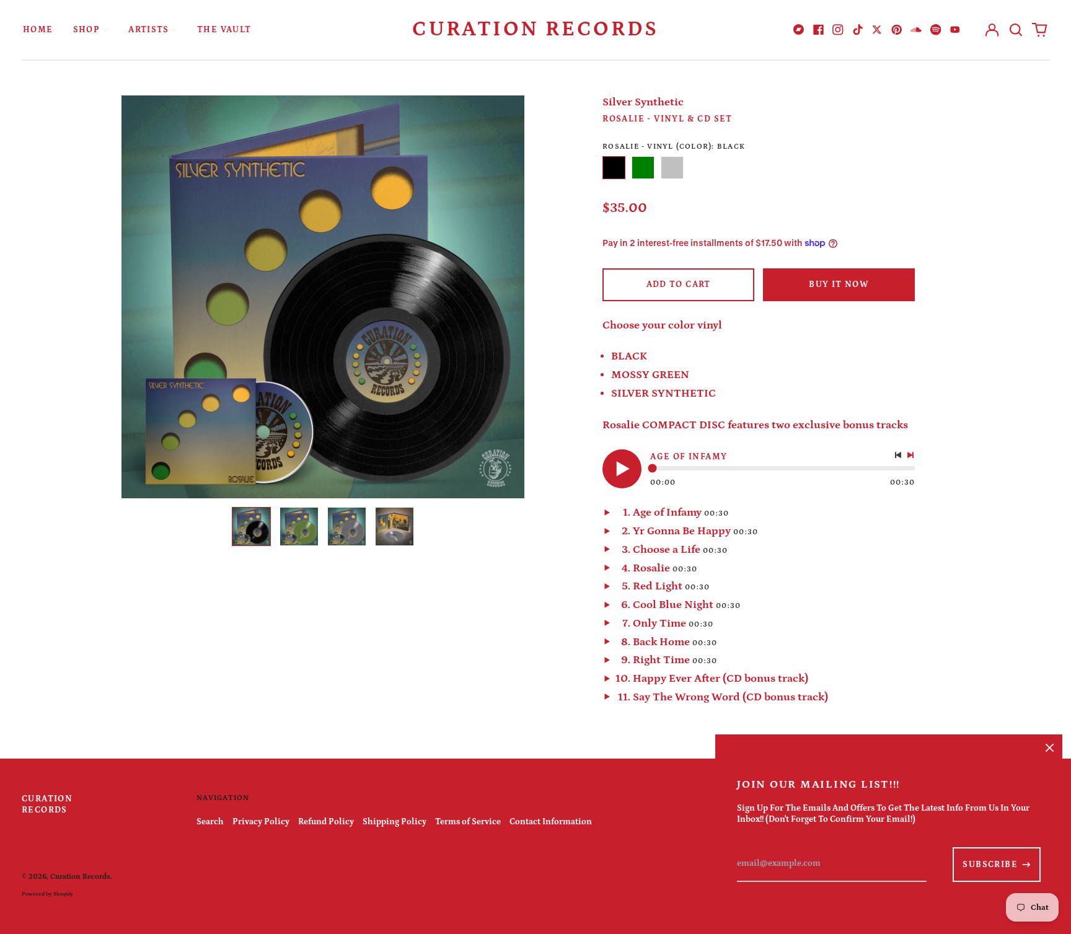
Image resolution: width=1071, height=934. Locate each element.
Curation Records (535, 29)
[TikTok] (857, 29)
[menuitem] (38, 29)
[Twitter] (877, 29)
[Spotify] (935, 29)
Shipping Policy (394, 822)
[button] (1016, 30)
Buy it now (839, 284)
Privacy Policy (260, 822)
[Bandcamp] (798, 29)
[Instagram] (838, 29)
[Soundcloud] (916, 29)
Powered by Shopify (47, 894)
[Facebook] (818, 29)
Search (210, 822)
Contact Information (550, 822)
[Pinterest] (896, 29)
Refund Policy (326, 822)
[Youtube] (955, 29)
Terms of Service (468, 822)
